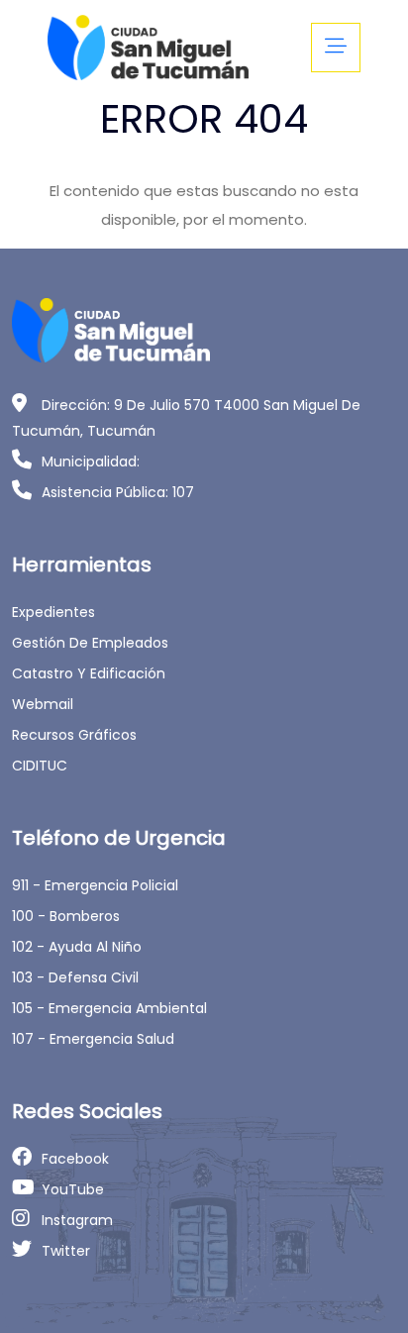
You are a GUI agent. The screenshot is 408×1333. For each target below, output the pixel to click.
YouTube (73, 1189)
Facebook (75, 1159)
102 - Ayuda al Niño (77, 947)
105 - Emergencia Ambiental (109, 1008)
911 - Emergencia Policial (95, 885)
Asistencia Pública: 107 (118, 492)
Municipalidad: (91, 461)
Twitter (66, 1251)
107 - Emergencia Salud (93, 1039)
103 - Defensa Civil (75, 977)
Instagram (77, 1220)
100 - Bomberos (66, 916)
